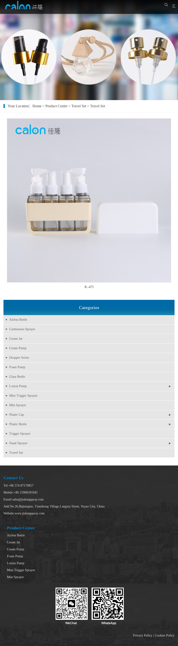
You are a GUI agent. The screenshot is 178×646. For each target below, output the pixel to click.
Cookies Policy (165, 635)
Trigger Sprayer (19, 433)
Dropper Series (19, 357)
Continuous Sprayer (22, 329)
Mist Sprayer (17, 405)
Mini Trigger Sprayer (23, 395)
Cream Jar (15, 338)
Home (36, 106)
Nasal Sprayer (18, 443)
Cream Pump (17, 348)
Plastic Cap (16, 414)
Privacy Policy (142, 635)
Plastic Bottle (18, 424)
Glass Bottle (17, 376)
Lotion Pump (18, 386)
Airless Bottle (18, 319)
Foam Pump (17, 367)
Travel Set (16, 452)
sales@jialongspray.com (28, 499)
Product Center (56, 106)
